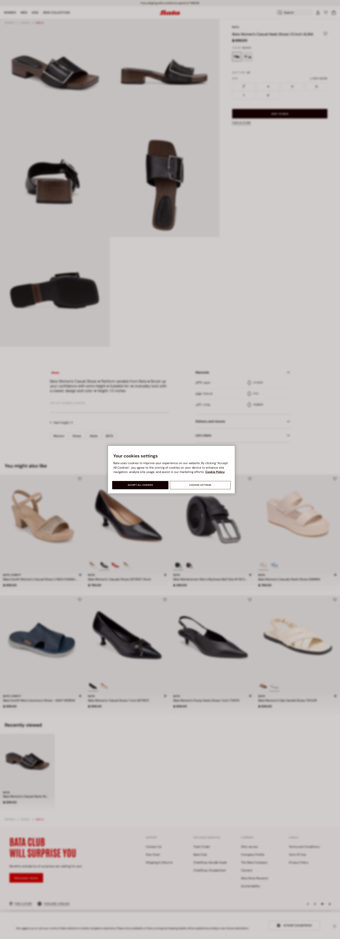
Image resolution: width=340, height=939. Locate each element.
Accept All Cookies (140, 485)
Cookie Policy (215, 472)
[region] (171, 469)
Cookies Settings (200, 485)
